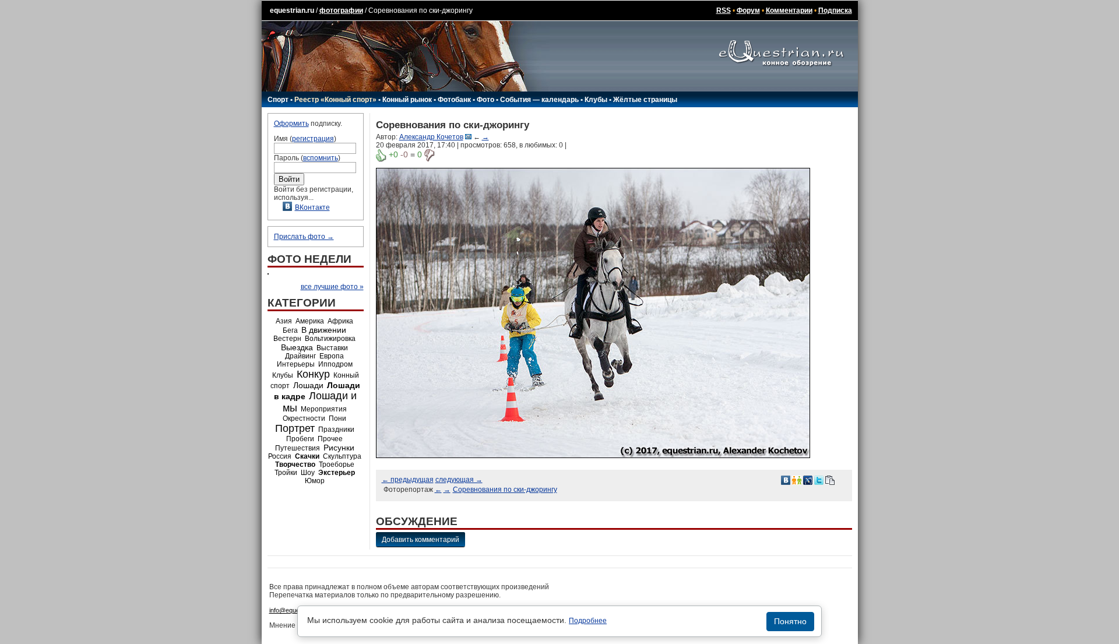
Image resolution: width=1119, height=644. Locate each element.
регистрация (313, 139)
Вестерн (287, 339)
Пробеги (300, 439)
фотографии (341, 10)
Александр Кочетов (431, 137)
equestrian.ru (292, 10)
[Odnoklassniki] (796, 480)
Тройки (286, 473)
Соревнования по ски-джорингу (505, 489)
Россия (279, 456)
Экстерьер (336, 473)
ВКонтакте (312, 207)
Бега (290, 330)
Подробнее (588, 621)
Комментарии (789, 10)
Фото (485, 100)
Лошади (308, 385)
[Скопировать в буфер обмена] (830, 480)
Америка (309, 321)
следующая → (459, 480)
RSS (723, 10)
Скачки (307, 456)
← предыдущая (408, 480)
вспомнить (320, 158)
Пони (337, 418)
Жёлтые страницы (645, 100)
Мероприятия (324, 409)
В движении (323, 330)
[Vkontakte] (785, 480)
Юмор (315, 481)
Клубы (596, 100)
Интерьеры (296, 364)
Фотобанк (454, 100)
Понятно (790, 621)
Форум (748, 10)
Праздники (336, 429)
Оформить (291, 123)
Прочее (330, 439)
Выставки (332, 348)
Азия (284, 321)
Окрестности (304, 418)
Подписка (835, 10)
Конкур (313, 374)
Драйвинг (300, 356)
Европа (331, 356)
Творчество (295, 464)
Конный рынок (407, 100)
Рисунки (338, 447)
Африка (340, 321)
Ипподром (335, 364)
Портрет (295, 428)
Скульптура (342, 456)
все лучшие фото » (332, 287)
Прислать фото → (304, 237)
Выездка (297, 347)
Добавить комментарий (420, 540)
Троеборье (336, 464)
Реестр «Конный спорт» (335, 100)
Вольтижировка (330, 339)
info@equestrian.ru (296, 610)
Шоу (308, 473)
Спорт (278, 100)
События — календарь (539, 100)
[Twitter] (819, 480)
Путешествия (297, 448)
